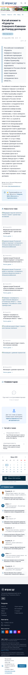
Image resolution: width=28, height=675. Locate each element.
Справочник (4, 608)
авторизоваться (14, 420)
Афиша (3, 610)
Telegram (19, 194)
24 (24, 469)
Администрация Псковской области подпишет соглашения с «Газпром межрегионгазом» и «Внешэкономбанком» (13, 260)
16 (21, 467)
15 (17, 467)
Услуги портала (19, 606)
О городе (17, 610)
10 (24, 465)
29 (17, 471)
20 (10, 469)
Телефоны (4, 615)
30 (21, 471)
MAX (8, 196)
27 (10, 471)
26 (6, 471)
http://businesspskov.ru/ (14, 186)
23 (21, 469)
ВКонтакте (14, 196)
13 (10, 467)
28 (14, 471)
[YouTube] (19, 631)
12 (6, 467)
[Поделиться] (25, 41)
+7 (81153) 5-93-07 (8, 622)
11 (3, 467)
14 (13, 467)
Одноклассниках (12, 198)
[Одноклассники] (6, 631)
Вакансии (3, 613)
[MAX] (14, 631)
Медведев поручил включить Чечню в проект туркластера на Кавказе (12, 231)
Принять (22, 666)
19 (6, 469)
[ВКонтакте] (2, 631)
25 (3, 471)
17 (24, 467)
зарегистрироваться (13, 418)
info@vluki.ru (6, 625)
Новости (9, 14)
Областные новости (8, 33)
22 (17, 469)
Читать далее (7, 236)
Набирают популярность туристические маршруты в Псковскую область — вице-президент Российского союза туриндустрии (12, 316)
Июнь (19, 14)
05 (22, 14)
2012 (15, 14)
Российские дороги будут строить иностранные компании (13, 344)
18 (3, 469)
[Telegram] (10, 631)
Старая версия (19, 613)
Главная (3, 14)
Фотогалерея (18, 608)
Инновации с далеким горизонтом (13, 370)
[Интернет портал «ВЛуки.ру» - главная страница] (9, 3)
